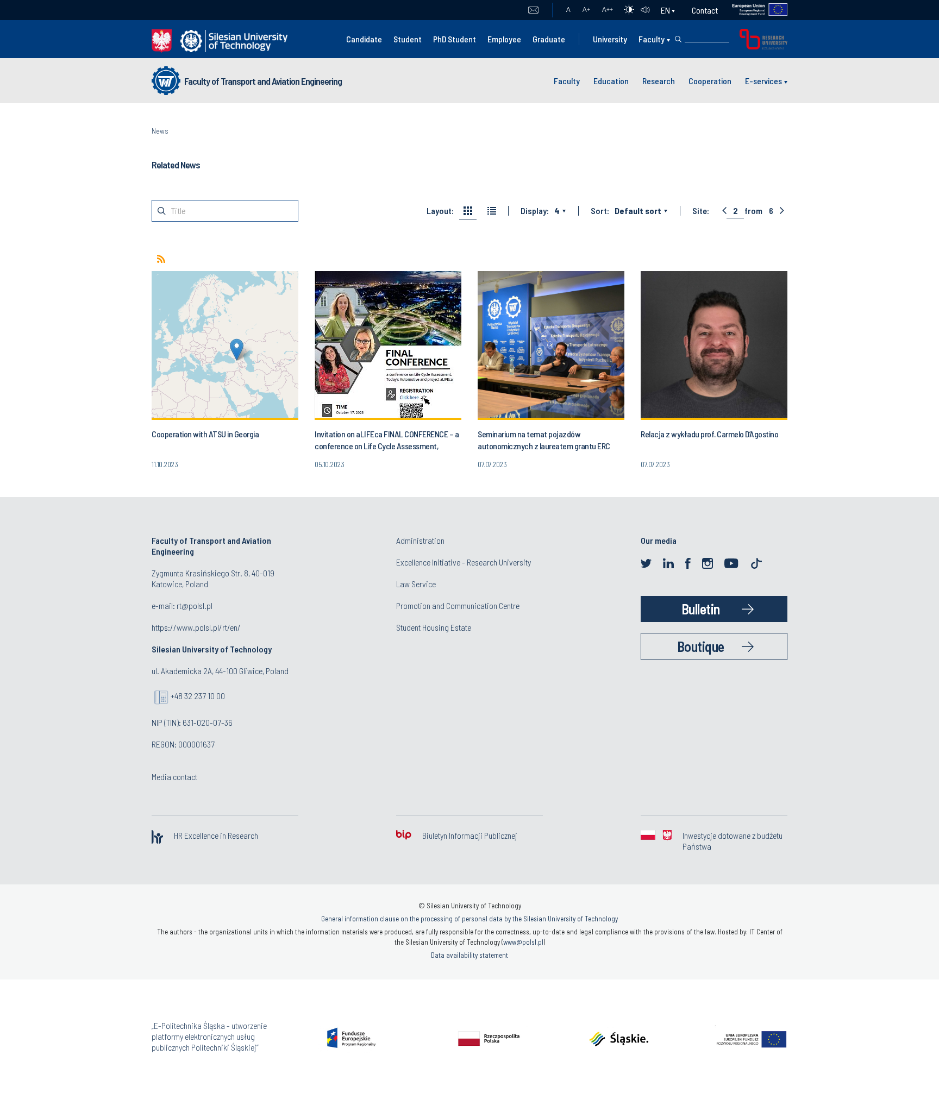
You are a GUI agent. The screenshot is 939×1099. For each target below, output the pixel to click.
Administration (420, 540)
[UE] (753, 10)
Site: (700, 211)
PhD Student (454, 39)
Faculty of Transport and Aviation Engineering (263, 81)
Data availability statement (469, 955)
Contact (705, 10)
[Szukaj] (678, 39)
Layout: (440, 211)
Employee (504, 39)
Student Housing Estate (433, 627)
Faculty (651, 39)
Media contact (174, 776)
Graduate (549, 39)
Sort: (600, 211)
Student (407, 39)
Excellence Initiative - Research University (463, 562)
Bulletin (700, 608)
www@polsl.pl (523, 942)
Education (611, 81)
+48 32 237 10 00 (198, 695)
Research (658, 81)
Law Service (416, 584)
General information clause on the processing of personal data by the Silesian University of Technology (469, 918)
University (610, 39)
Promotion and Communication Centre (457, 605)
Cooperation (709, 81)
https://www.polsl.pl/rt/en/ (196, 627)
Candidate (364, 39)
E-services (763, 81)
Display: (535, 211)
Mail (533, 10)
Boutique (700, 646)
